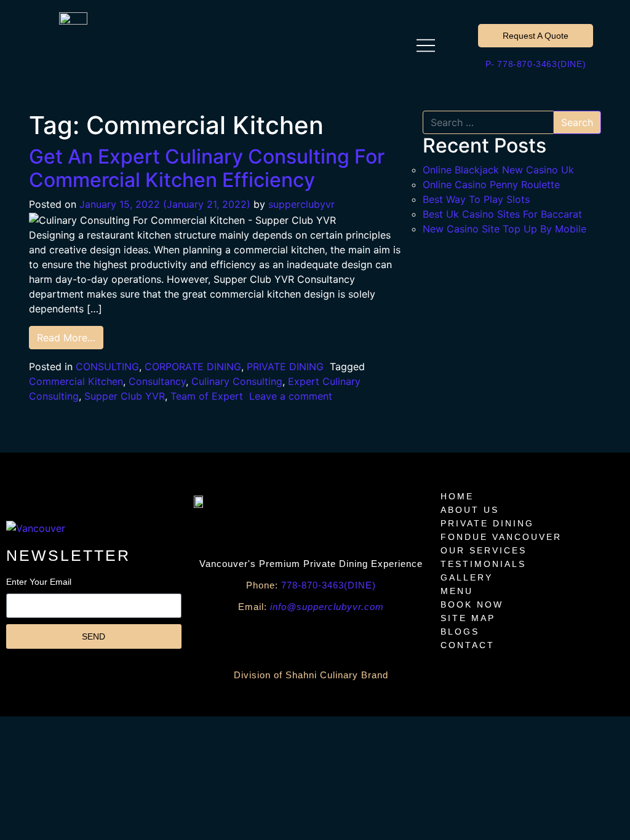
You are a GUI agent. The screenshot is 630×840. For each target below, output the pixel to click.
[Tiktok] (292, 639)
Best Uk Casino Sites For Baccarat (502, 214)
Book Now (472, 604)
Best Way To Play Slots (476, 199)
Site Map (468, 618)
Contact (468, 645)
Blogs (460, 631)
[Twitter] (366, 639)
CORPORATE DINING (193, 366)
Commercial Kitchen (76, 381)
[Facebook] (219, 639)
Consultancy (157, 381)
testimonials (483, 564)
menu (457, 591)
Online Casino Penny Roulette (491, 184)
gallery (467, 577)
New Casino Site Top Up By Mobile (504, 229)
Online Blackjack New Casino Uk (498, 170)
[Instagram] (329, 639)
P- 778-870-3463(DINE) (535, 64)
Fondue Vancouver (501, 537)
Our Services (484, 550)
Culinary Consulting (236, 381)
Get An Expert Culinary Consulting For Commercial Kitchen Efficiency (207, 168)
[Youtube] (256, 639)
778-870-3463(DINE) (311, 585)
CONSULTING (107, 366)
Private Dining (487, 523)
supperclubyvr (301, 204)
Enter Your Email (38, 582)
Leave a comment (290, 396)
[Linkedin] (403, 639)
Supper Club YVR (124, 396)
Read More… (66, 337)
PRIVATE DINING (285, 366)
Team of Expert (206, 396)
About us (470, 510)
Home (457, 496)
